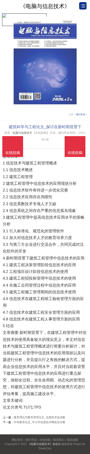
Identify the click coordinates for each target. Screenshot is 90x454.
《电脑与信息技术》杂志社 (44, 444)
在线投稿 (45, 439)
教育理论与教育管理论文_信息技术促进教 (39, 417)
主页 (71, 114)
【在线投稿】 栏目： (45, 132)
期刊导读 (80, 114)
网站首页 (17, 439)
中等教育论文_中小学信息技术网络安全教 (39, 422)
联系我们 (58, 439)
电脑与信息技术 (22, 132)
